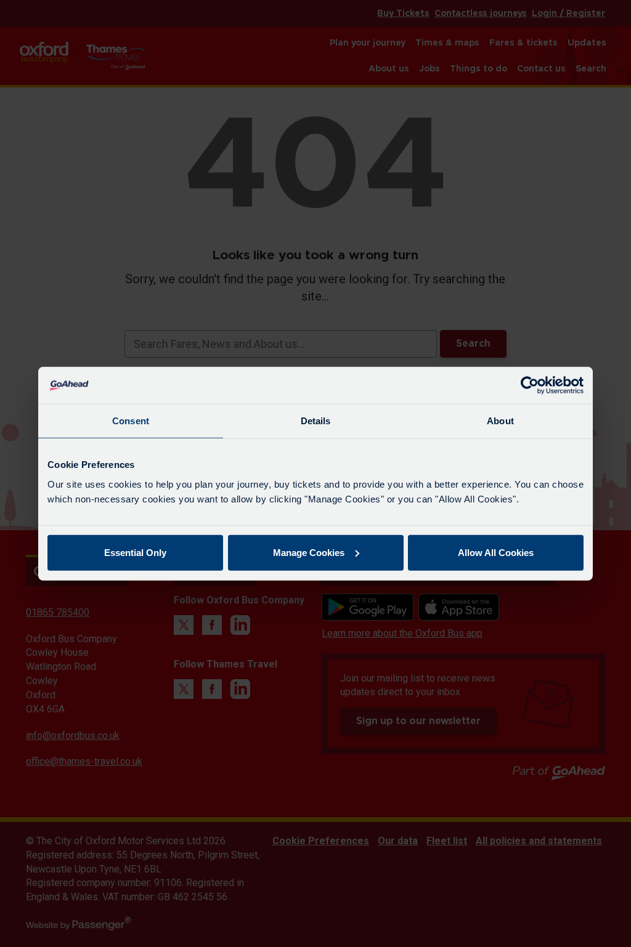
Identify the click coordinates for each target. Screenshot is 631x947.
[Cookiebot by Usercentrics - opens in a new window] (530, 385)
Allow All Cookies (496, 552)
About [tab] (500, 421)
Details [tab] (316, 421)
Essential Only (135, 552)
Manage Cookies (308, 552)
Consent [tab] (130, 421)
